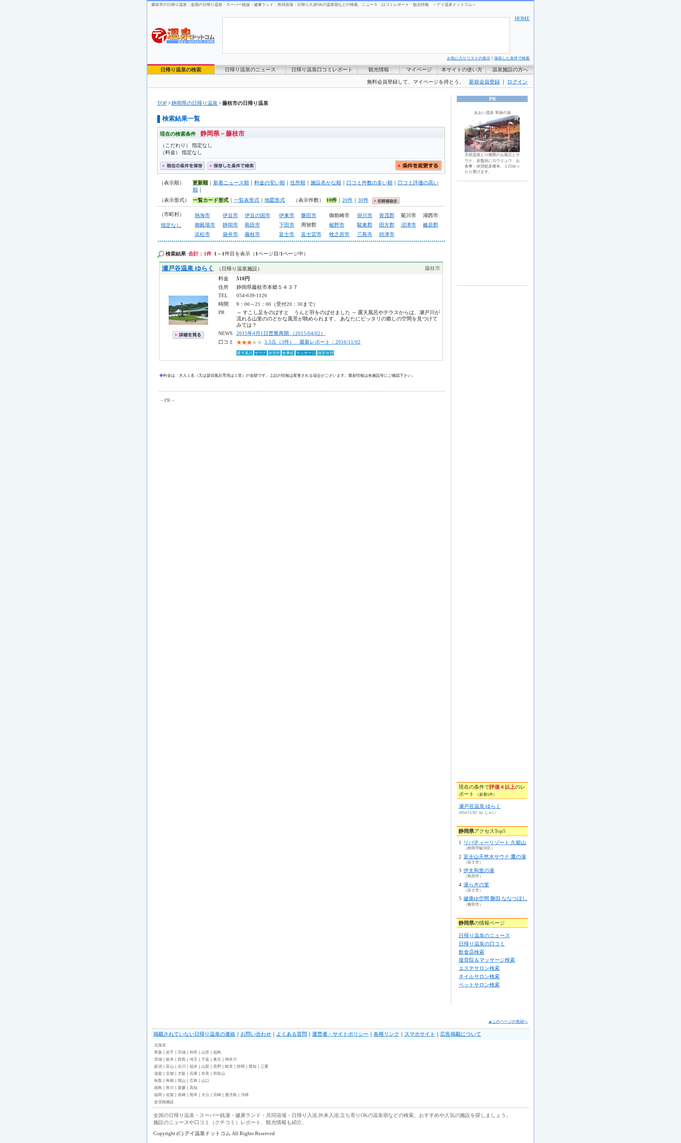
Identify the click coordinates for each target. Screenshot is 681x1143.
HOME (522, 18)
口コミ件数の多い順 (369, 183)
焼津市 (386, 234)
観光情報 (378, 70)
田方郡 (386, 225)
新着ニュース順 (231, 183)
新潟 (158, 1066)
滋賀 (158, 1073)
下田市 (286, 225)
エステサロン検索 (479, 968)
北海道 (160, 1045)
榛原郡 (430, 225)
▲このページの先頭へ (508, 1021)
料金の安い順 (269, 183)
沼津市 (408, 225)
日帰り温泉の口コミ (482, 944)
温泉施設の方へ (510, 70)
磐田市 (308, 215)
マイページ (419, 70)
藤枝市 (252, 234)
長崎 (182, 1095)
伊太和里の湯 (478, 870)
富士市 (286, 234)
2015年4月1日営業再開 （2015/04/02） (281, 333)
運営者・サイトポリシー (340, 1034)
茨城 (158, 1059)
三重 (264, 1066)
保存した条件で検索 (512, 58)
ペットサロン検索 (479, 985)
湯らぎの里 (476, 885)
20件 (347, 200)
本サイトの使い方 (461, 70)
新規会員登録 (484, 82)
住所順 (297, 183)
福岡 (158, 1095)
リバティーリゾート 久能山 (494, 842)
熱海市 (202, 215)
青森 (158, 1052)
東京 (217, 1059)
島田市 (252, 225)
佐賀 (170, 1095)
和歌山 (219, 1073)
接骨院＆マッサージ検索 (487, 960)
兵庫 (193, 1073)
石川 (182, 1066)
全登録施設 (164, 1102)
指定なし (171, 225)
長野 (217, 1066)
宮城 (182, 1052)
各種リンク (386, 1034)
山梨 (205, 1066)
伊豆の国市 (257, 215)
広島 (193, 1080)
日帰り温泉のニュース (250, 70)
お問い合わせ (255, 1034)
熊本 (193, 1095)
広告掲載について (460, 1034)
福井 (193, 1066)
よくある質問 (291, 1034)
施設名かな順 (326, 183)
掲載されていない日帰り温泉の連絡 (194, 1034)
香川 (170, 1087)
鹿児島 (231, 1095)
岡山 (182, 1080)
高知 (193, 1087)
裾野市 (336, 225)
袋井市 (230, 234)
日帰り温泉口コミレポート (322, 70)
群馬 (182, 1059)
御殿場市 (205, 225)
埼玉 (193, 1059)
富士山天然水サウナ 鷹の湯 (494, 857)
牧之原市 (339, 234)
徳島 (158, 1087)
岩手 (170, 1052)
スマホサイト (419, 1034)
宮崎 (217, 1095)
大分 (205, 1095)
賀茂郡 (386, 215)
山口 (205, 1080)
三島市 (364, 234)
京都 (170, 1073)
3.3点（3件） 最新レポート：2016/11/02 (312, 342)
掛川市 (364, 215)
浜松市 (202, 234)
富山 (170, 1066)
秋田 (193, 1052)
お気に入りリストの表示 (468, 58)
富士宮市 (311, 234)
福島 (217, 1052)
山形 (205, 1052)
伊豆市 (230, 215)
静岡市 (230, 225)
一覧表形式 (246, 200)
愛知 (253, 1066)
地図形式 (274, 200)
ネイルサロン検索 (479, 976)
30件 (363, 200)
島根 (170, 1080)
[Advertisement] (232, 464)
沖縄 (245, 1095)
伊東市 (286, 215)
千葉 (205, 1059)
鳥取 (158, 1080)
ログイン (517, 82)
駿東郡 (364, 225)
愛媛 (182, 1087)
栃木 (170, 1059)
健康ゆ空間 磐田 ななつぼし (495, 898)
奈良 (205, 1073)
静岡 (241, 1066)
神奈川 (231, 1059)
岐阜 (229, 1066)
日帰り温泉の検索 (180, 70)
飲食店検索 (471, 952)
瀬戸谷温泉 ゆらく (188, 268)
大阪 (182, 1073)
